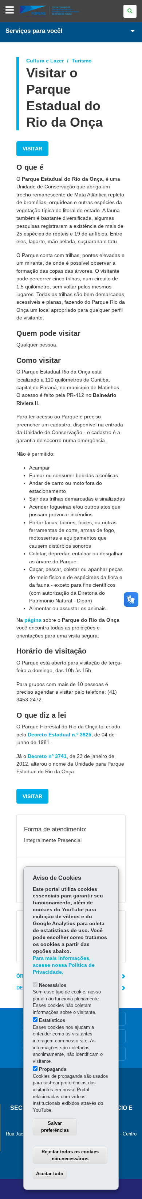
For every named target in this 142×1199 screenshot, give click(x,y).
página (33, 620)
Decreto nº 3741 (47, 756)
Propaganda (52, 1069)
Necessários (52, 985)
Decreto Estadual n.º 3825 (59, 735)
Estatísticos (52, 1020)
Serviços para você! (34, 30)
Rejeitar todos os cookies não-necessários (70, 1155)
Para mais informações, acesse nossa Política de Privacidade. (64, 965)
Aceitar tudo (49, 1173)
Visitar (32, 149)
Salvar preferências (55, 1127)
